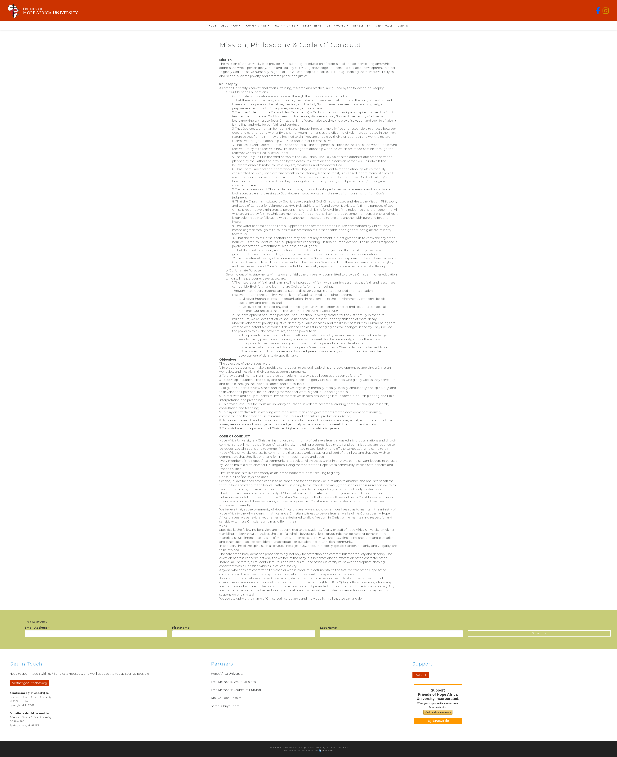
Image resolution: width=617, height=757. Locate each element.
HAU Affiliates (285, 25)
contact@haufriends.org (29, 683)
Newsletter (361, 25)
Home (212, 25)
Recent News (312, 25)
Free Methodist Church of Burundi (236, 690)
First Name (181, 627)
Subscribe (539, 633)
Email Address (37, 628)
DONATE (420, 675)
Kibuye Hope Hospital (226, 698)
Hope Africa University (227, 673)
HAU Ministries (257, 25)
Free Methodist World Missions (233, 682)
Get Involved (336, 25)
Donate (403, 25)
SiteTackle (327, 750)
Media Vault (384, 25)
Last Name (328, 627)
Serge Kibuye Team (225, 706)
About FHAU (230, 25)
